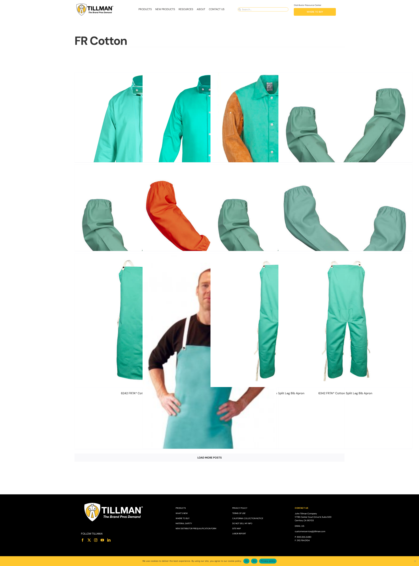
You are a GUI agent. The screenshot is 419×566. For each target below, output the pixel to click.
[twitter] (89, 540)
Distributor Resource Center (307, 5)
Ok (246, 561)
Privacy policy (268, 561)
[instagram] (95, 540)
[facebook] (82, 540)
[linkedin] (108, 540)
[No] (415, 561)
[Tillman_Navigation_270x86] (94, 4)
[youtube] (102, 540)
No (254, 561)
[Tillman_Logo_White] (113, 503)
